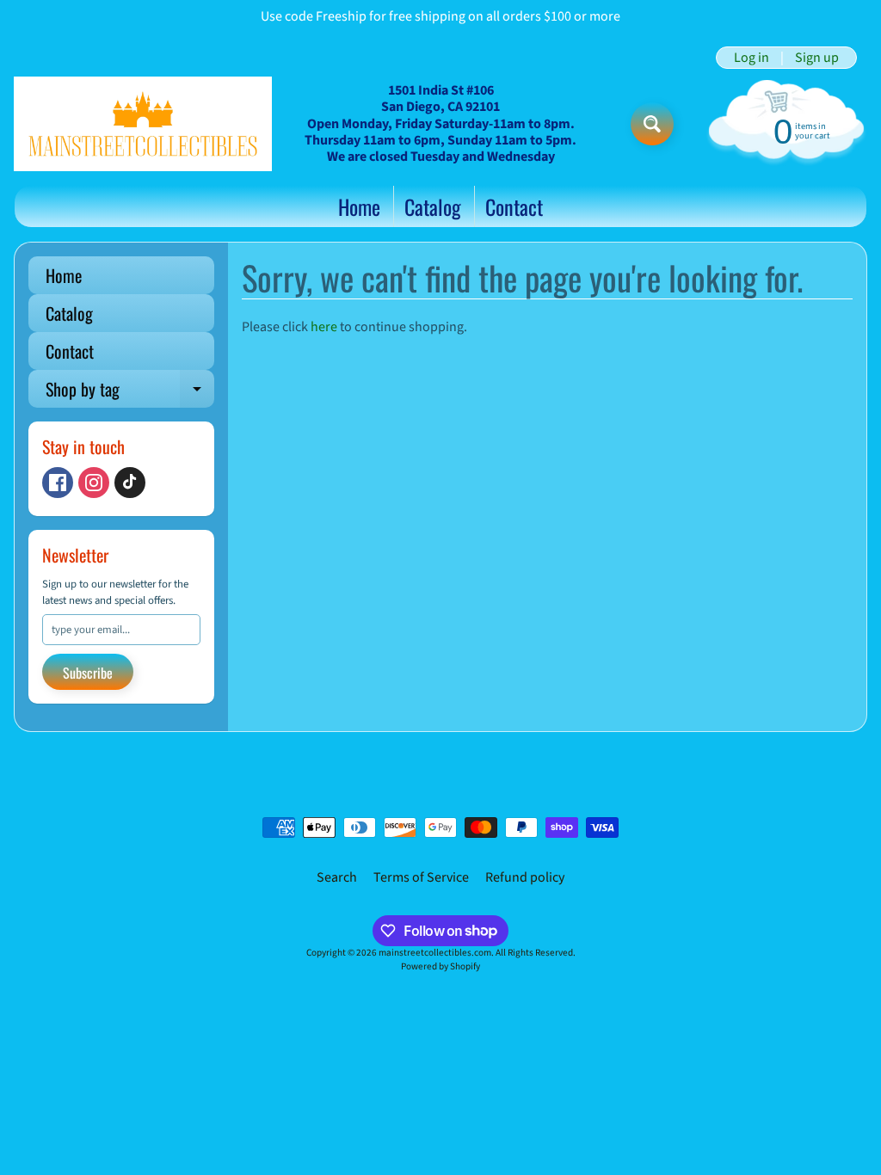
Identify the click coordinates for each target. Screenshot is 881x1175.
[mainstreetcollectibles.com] (143, 124)
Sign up (817, 58)
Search (337, 877)
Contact (514, 206)
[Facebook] (57, 482)
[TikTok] (129, 482)
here (324, 326)
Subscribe (88, 672)
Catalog (432, 206)
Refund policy (524, 877)
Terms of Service (421, 877)
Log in (751, 58)
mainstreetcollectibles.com (435, 952)
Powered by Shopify (440, 966)
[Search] (652, 123)
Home (359, 206)
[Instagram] (93, 482)
